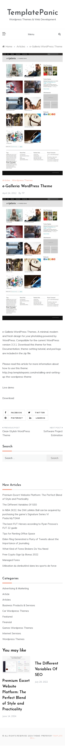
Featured (7, 616)
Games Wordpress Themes (17, 627)
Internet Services (11, 633)
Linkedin (40, 418)
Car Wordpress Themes (15, 610)
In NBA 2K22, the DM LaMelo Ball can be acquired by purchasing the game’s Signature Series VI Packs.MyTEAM (31, 514)
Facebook (16, 413)
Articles (6, 180)
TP (23, 193)
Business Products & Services (18, 605)
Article (5, 594)
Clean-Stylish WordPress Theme (16, 433)
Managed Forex (11, 560)
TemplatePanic (32, 13)
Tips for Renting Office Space (19, 533)
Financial (7, 622)
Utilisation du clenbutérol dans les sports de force (29, 565)
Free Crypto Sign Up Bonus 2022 (20, 554)
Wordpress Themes (22, 180)
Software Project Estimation (53, 433)
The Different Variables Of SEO (19, 504)
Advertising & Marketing (15, 588)
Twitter (40, 413)
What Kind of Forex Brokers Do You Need (25, 548)
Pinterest (17, 418)
